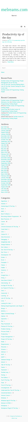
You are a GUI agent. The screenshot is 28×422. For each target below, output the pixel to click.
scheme (3, 349)
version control (5, 395)
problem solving (5, 329)
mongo (3, 308)
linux (2, 301)
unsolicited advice (6, 393)
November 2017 (5, 138)
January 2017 (5, 156)
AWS (2, 211)
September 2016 (5, 163)
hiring (2, 278)
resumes (3, 347)
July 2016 (3, 167)
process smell (5, 331)
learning (3, 295)
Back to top (14, 418)
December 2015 (5, 179)
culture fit (4, 234)
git (2, 272)
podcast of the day (6, 326)
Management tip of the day (9, 82)
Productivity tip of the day (13, 36)
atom (2, 208)
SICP (2, 354)
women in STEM (6, 403)
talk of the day (5, 364)
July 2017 (3, 145)
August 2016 (4, 165)
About (2, 72)
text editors (4, 377)
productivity (17, 40)
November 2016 (5, 159)
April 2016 (4, 172)
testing (3, 375)
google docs (4, 275)
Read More (11, 62)
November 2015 (5, 181)
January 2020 (5, 130)
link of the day (5, 298)
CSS (2, 232)
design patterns (5, 244)
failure (3, 265)
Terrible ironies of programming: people (12, 81)
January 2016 (5, 177)
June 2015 (4, 190)
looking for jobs (6, 303)
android (3, 203)
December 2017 (5, 136)
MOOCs (3, 311)
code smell (4, 229)
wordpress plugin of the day (9, 408)
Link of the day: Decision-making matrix (12, 84)
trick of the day (8, 42)
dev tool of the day (7, 249)
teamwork (4, 370)
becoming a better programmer (10, 216)
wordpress (4, 405)
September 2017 (5, 141)
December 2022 (5, 129)
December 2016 (5, 157)
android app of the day (8, 206)
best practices (5, 219)
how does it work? (6, 280)
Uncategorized (5, 387)
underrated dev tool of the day (10, 390)
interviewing (4, 283)
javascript (4, 293)
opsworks (4, 318)
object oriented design (7, 313)
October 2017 (5, 139)
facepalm (4, 262)
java (2, 290)
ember (3, 257)
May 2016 (4, 170)
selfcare (3, 352)
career (3, 221)
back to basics (5, 214)
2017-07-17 (10, 40)
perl (2, 321)
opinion (3, 316)
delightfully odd (5, 242)
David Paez (4, 109)
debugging (4, 239)
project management (7, 336)
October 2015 (5, 183)
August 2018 (4, 132)
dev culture (4, 247)
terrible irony (4, 372)
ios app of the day (6, 285)
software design (5, 359)
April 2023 (4, 127)
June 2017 (4, 147)
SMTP (3, 357)
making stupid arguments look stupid (11, 306)
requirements (5, 344)
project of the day (6, 339)
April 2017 (4, 150)
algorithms (4, 201)
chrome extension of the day (9, 226)
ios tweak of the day (7, 288)
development (4, 255)
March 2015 (4, 192)
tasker (3, 367)
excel (2, 260)
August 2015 (4, 186)
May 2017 (4, 148)
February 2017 (5, 154)
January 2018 (5, 134)
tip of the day (5, 380)
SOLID (3, 362)
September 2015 (5, 185)
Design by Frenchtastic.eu (16, 416)
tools (2, 382)
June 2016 (4, 168)
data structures (5, 237)
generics (3, 270)
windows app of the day (8, 400)
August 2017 (4, 143)
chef (2, 224)
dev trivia (4, 252)
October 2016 (5, 161)
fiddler (3, 267)
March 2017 (4, 152)
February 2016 (5, 176)
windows (3, 398)
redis (2, 341)
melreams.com (14, 9)
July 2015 (3, 188)
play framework (5, 324)
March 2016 (4, 174)
